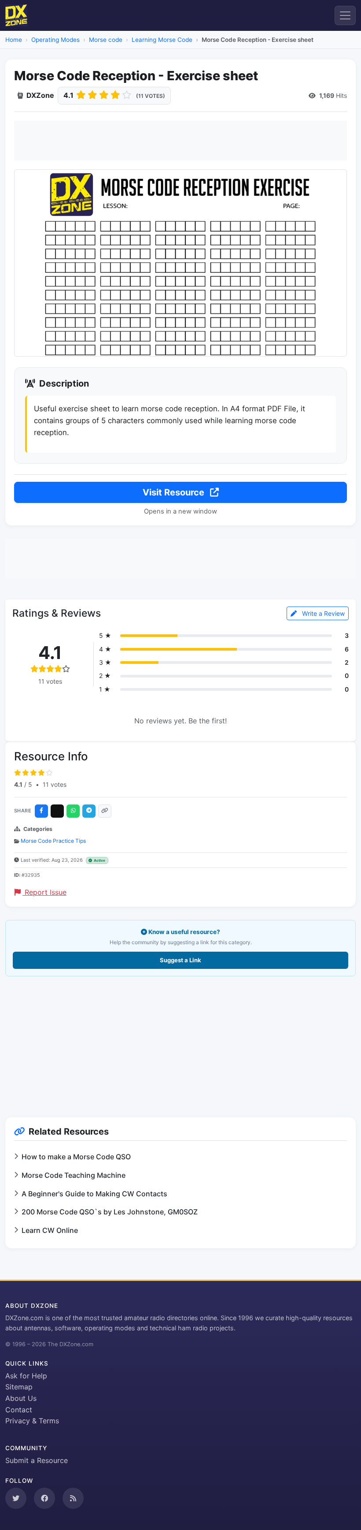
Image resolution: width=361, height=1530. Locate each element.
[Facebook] (41, 811)
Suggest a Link (180, 960)
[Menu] (345, 15)
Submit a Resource (36, 1460)
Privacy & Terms (32, 1420)
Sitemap (19, 1386)
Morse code (105, 39)
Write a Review (322, 613)
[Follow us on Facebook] (44, 1498)
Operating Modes (55, 39)
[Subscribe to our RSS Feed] (73, 1498)
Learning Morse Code (162, 39)
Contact (18, 1409)
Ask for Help (26, 1375)
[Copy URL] (104, 811)
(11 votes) (150, 96)
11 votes (54, 784)
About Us (21, 1398)
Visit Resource (174, 492)
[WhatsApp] (73, 811)
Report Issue (44, 892)
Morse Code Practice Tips (53, 841)
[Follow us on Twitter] (15, 1498)
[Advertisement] (180, 140)
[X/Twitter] (57, 811)
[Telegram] (89, 811)
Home (13, 39)
